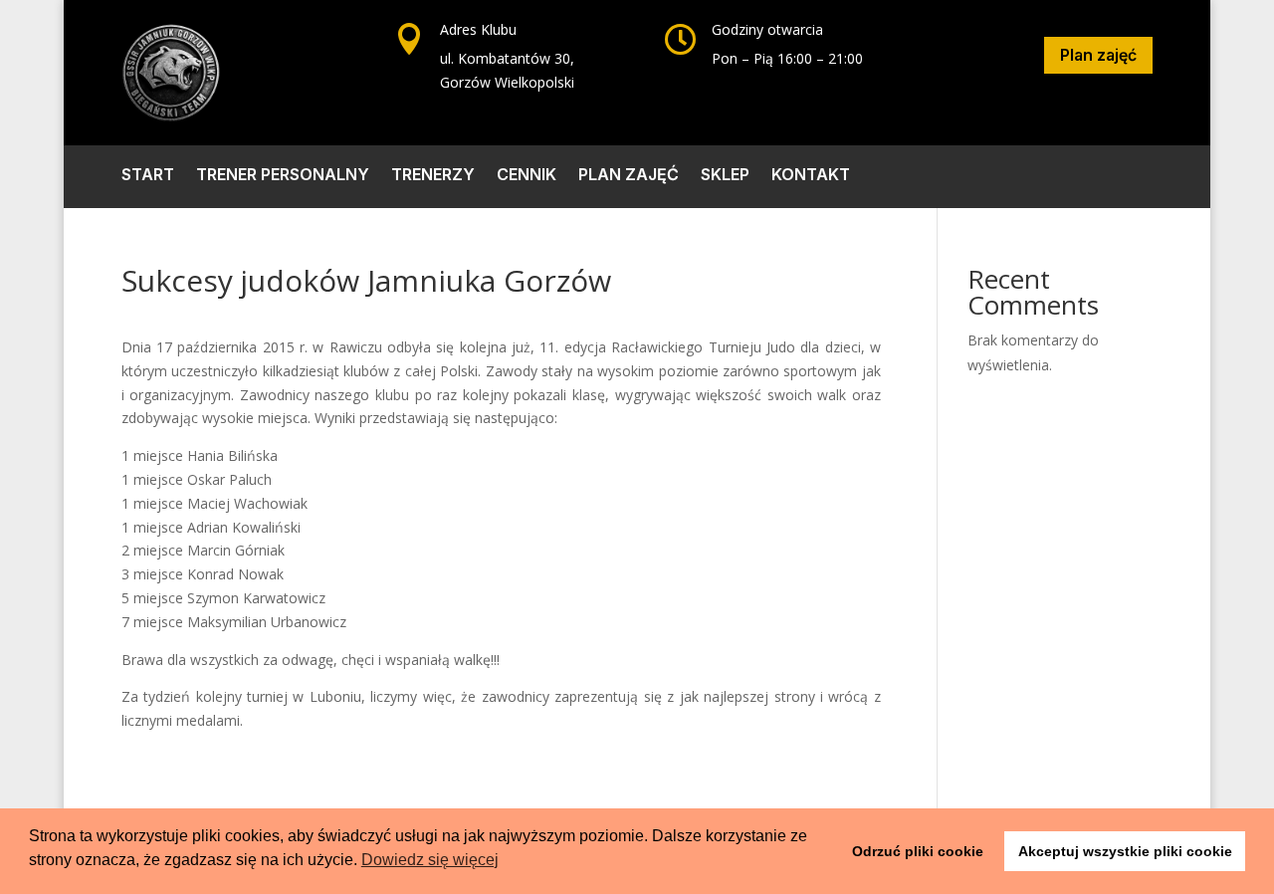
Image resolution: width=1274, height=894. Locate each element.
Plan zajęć (1098, 55)
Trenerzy (433, 175)
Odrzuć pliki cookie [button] (917, 851)
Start (147, 175)
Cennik (526, 175)
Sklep (725, 175)
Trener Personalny (282, 175)
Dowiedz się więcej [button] (430, 859)
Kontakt (810, 175)
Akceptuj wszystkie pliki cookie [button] (1125, 851)
